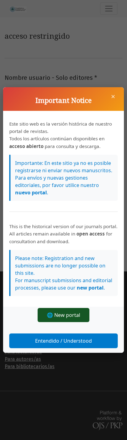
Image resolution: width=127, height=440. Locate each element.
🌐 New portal (63, 315)
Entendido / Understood (63, 340)
